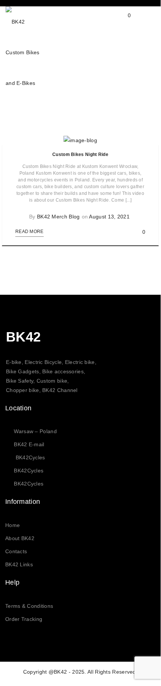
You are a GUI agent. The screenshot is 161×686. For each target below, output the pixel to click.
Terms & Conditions (29, 606)
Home (12, 525)
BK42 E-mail (29, 444)
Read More (29, 231)
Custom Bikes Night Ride (80, 154)
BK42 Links (19, 564)
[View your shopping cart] (122, 21)
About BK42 (19, 538)
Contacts (16, 551)
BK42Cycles (30, 457)
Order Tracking (23, 619)
